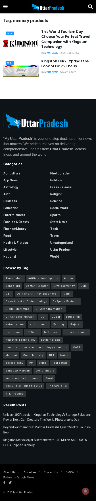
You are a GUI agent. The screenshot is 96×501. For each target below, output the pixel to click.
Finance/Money (14, 229)
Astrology (10, 187)
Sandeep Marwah (18, 371)
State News (58, 222)
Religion (56, 194)
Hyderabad (13, 332)
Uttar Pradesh (60, 249)
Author (68, 278)
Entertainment (14, 215)
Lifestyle (10, 249)
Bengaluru (13, 286)
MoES (76, 347)
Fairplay (59, 324)
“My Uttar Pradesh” (18, 138)
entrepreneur (15, 324)
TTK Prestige (15, 394)
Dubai (56, 317)
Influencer (51, 332)
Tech (9, 33)
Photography (60, 173)
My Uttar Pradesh (23, 492)
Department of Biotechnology (26, 301)
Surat (49, 378)
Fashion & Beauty (16, 222)
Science (56, 201)
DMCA (70, 472)
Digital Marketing (18, 309)
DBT (8, 294)
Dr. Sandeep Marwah (20, 317)
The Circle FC (57, 386)
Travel (55, 236)
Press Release (60, 187)
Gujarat (75, 324)
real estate (60, 363)
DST (43, 317)
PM (31, 363)
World (54, 256)
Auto (6, 194)
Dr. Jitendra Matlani (49, 309)
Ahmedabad (14, 278)
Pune (43, 363)
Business (10, 201)
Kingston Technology (20, 340)
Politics (56, 180)
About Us (9, 472)
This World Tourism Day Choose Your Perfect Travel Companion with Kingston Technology (65, 39)
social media (45, 371)
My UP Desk (51, 53)
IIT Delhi (32, 332)
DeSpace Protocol (65, 301)
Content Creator (37, 286)
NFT (51, 355)
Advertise (29, 472)
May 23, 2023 (69, 72)
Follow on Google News (18, 477)
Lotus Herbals (51, 340)
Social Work (59, 208)
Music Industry (33, 355)
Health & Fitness (15, 242)
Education (11, 208)
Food (7, 236)
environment (39, 324)
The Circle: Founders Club (24, 386)
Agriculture (11, 173)
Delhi (67, 294)
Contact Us (51, 472)
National (9, 256)
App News (10, 180)
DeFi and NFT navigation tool (37, 294)
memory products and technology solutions (36, 347)
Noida (64, 355)
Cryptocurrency (64, 286)
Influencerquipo (76, 332)
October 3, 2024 (71, 53)
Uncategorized (61, 242)
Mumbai (11, 355)
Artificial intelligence (43, 278)
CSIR (84, 286)
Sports (55, 215)
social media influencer (23, 378)
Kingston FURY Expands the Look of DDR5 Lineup (65, 64)
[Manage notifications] (85, 491)
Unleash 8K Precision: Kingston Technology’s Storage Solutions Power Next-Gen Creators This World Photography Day (47, 417)
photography (14, 363)
